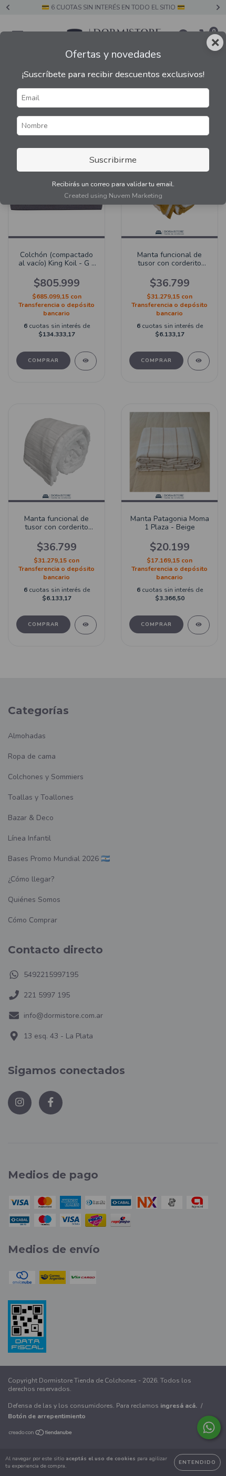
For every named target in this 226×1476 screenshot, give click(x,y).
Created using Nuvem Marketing (113, 195)
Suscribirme (113, 160)
